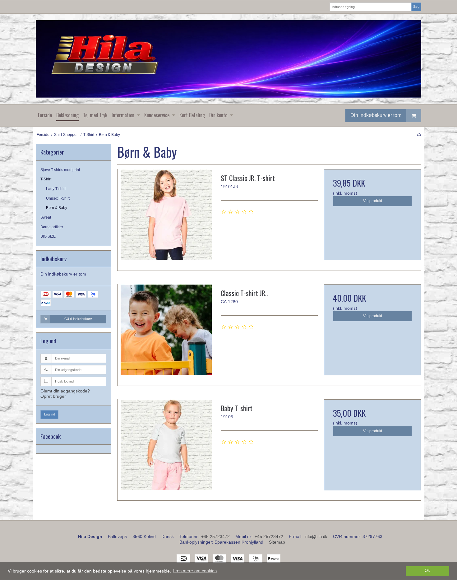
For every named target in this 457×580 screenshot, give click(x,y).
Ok (427, 570)
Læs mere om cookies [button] (195, 570)
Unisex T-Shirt (58, 198)
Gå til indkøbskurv (78, 319)
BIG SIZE (48, 236)
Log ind (49, 414)
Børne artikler (51, 227)
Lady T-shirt (56, 189)
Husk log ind (64, 381)
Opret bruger (53, 396)
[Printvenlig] (419, 134)
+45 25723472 (215, 536)
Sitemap (277, 542)
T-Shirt (45, 179)
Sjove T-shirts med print (60, 170)
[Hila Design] (228, 59)
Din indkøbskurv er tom (375, 115)
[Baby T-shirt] (166, 447)
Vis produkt (372, 201)
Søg (416, 6)
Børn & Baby (56, 208)
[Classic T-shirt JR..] (166, 332)
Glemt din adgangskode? (65, 390)
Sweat (45, 217)
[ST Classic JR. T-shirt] (166, 217)
